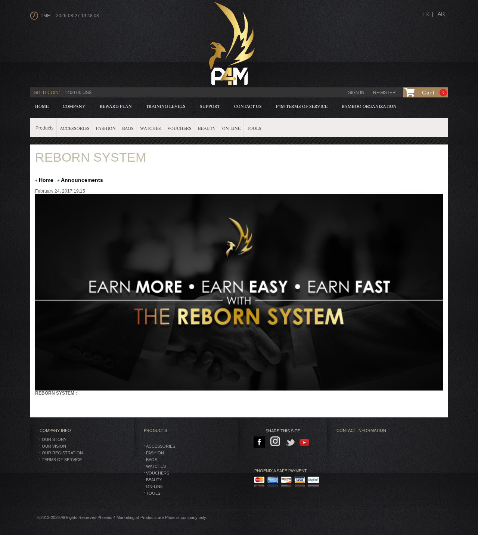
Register (384, 92)
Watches (156, 466)
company (74, 106)
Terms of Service (62, 459)
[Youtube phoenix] (305, 442)
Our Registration (62, 453)
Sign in (356, 92)
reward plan (116, 106)
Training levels (166, 106)
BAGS (151, 459)
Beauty (154, 480)
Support (210, 106)
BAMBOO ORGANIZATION (369, 106)
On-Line (154, 486)
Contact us (248, 106)
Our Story (54, 439)
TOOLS (153, 493)
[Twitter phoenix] (291, 442)
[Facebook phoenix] (260, 442)
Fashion (155, 453)
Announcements (82, 180)
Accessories (160, 446)
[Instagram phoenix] (276, 442)
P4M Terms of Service (302, 106)
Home (42, 106)
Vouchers (157, 473)
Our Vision (54, 446)
